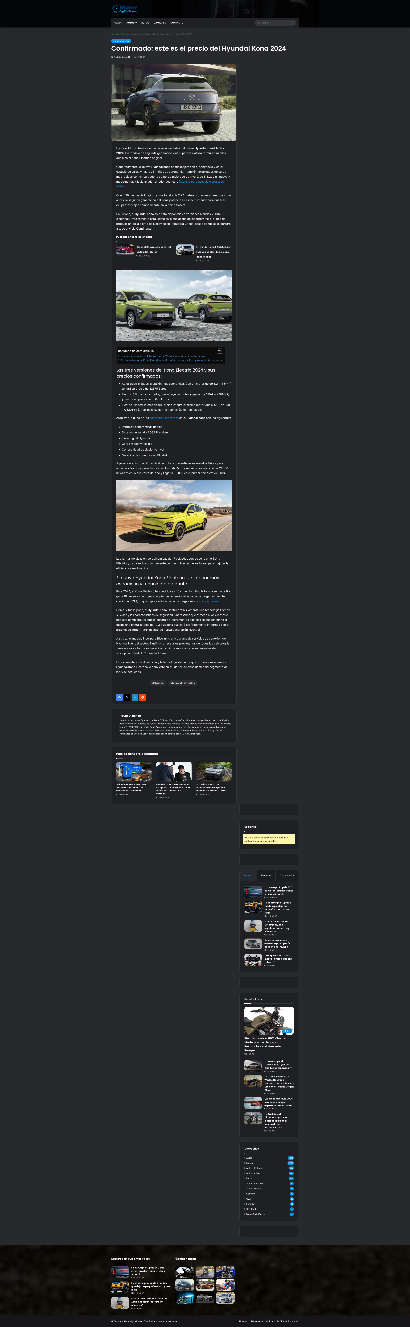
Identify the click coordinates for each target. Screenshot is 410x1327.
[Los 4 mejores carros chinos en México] (205, 1285)
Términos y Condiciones (263, 1321)
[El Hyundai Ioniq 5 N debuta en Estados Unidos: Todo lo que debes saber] (185, 249)
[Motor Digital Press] (125, 9)
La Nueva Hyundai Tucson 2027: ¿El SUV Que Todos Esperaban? (278, 1065)
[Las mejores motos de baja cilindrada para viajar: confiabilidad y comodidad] (205, 1272)
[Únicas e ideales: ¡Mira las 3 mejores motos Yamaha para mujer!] (184, 1272)
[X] (127, 697)
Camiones (160, 22)
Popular (248, 875)
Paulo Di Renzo (120, 57)
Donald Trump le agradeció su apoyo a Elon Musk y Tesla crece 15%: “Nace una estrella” (173, 789)
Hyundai (159, 683)
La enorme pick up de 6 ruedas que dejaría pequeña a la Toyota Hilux (277, 907)
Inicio (116, 34)
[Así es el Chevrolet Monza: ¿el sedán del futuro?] (125, 249)
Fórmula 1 (251, 1204)
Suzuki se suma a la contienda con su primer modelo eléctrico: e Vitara (211, 787)
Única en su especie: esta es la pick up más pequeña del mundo (277, 943)
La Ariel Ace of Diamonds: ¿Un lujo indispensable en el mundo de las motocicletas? (275, 1120)
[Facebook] (119, 697)
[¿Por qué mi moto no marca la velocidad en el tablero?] (253, 960)
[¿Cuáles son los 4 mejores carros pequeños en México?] (184, 1285)
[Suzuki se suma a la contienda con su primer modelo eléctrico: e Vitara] (214, 771)
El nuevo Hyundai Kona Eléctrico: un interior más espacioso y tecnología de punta (171, 360)
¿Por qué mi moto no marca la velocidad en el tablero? (278, 959)
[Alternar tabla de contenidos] (218, 351)
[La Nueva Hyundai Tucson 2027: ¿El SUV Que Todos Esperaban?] (253, 1066)
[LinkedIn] (135, 697)
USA (248, 1198)
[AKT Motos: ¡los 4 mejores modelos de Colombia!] (225, 1272)
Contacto (176, 22)
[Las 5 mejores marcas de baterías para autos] (225, 1285)
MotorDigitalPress (255, 1214)
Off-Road (251, 1209)
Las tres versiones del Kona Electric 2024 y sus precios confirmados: (163, 356)
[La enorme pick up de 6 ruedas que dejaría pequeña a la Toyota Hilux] (253, 907)
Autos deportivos (255, 1183)
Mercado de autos (183, 683)
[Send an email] (129, 57)
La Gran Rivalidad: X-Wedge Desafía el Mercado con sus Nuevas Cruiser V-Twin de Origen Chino (279, 1083)
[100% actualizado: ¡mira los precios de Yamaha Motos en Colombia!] (184, 1298)
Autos (130, 22)
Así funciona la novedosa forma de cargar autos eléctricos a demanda (131, 787)
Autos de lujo (253, 1173)
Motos (145, 22)
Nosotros (244, 1321)
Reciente (266, 875)
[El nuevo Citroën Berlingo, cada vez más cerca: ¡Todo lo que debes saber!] (225, 1298)
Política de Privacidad (287, 1321)
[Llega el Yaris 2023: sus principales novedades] (205, 1297)
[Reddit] (142, 697)
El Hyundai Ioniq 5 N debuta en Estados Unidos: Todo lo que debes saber (213, 251)
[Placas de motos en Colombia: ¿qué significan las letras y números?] (253, 926)
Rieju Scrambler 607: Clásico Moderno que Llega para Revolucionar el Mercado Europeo (265, 1044)
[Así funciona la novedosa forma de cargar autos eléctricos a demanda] (134, 771)
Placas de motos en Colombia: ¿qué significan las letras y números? (276, 926)
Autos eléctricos (129, 34)
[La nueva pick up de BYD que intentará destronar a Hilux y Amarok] (253, 892)
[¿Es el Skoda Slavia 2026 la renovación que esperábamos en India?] (253, 1103)
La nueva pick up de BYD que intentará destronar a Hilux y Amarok (278, 891)
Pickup (118, 22)
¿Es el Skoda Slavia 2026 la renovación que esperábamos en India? (278, 1102)
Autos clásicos (253, 1188)
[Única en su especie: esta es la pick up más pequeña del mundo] (253, 943)
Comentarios (287, 875)
